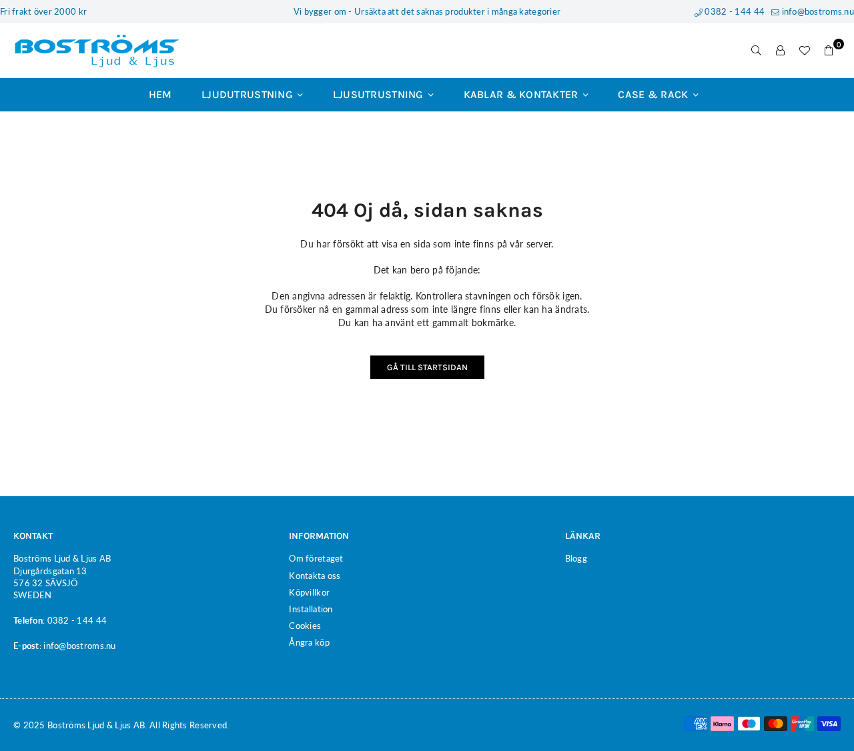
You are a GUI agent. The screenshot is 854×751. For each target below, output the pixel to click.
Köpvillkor (309, 592)
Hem (160, 94)
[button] (829, 51)
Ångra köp (309, 642)
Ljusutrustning (379, 94)
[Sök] (757, 51)
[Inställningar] (781, 51)
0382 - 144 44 (734, 11)
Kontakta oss (314, 575)
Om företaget (316, 558)
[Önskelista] (805, 51)
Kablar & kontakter (522, 94)
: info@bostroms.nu (77, 645)
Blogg (576, 558)
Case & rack (654, 94)
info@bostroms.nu (816, 11)
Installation (310, 609)
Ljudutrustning (248, 94)
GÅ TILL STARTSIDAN (427, 367)
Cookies (305, 625)
